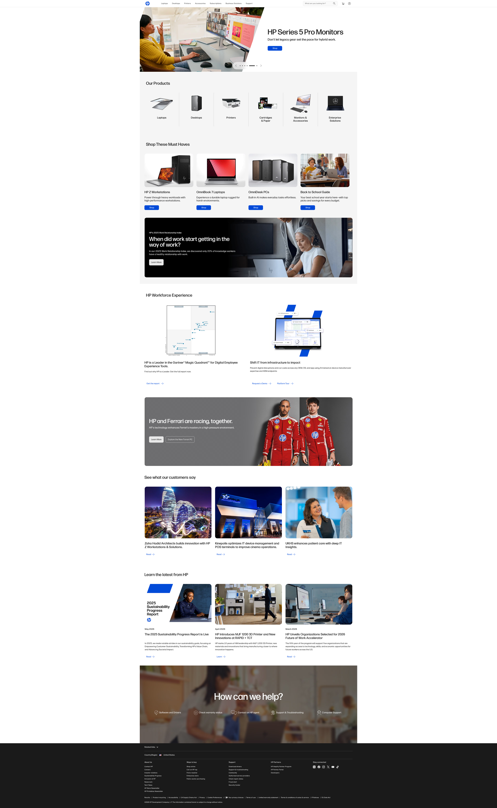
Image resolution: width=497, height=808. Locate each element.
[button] (236, 66)
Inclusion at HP (149, 779)
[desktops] (196, 120)
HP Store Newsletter (151, 788)
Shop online (191, 766)
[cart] (343, 3)
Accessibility (173, 797)
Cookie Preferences (214, 797)
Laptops (164, 3)
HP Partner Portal (277, 770)
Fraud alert (233, 782)
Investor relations (150, 773)
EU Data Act (326, 797)
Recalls (147, 797)
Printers (187, 3)
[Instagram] (323, 767)
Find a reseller (192, 773)
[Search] (334, 3)
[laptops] (162, 120)
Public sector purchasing (196, 779)
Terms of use (251, 797)
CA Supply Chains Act (189, 797)
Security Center (234, 785)
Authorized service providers (239, 776)
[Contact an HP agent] (245, 714)
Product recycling (159, 797)
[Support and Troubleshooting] (287, 714)
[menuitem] (164, 3)
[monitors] (301, 120)
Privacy (202, 797)
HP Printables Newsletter (153, 791)
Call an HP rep (192, 770)
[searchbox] (318, 3)
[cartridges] (266, 120)
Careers (147, 770)
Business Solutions (234, 3)
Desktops (176, 3)
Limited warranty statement (268, 797)
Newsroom (148, 782)
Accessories (200, 3)
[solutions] (335, 120)
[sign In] (349, 3)
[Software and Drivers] (168, 714)
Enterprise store (193, 776)
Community (233, 773)
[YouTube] (333, 767)
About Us (148, 762)
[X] (328, 767)
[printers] (231, 120)
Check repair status (236, 779)
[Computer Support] (329, 714)
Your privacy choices (236, 797)
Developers (275, 773)
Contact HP (148, 766)
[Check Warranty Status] (208, 714)
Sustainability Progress (153, 776)
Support (249, 3)
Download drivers (235, 766)
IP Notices (315, 797)
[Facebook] (319, 767)
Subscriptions (215, 3)
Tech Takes (148, 785)
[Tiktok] (337, 767)
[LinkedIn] (314, 767)
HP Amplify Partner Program (281, 766)
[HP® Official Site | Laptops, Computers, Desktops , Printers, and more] (147, 3)
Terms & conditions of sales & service (295, 797)
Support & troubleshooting (238, 770)
